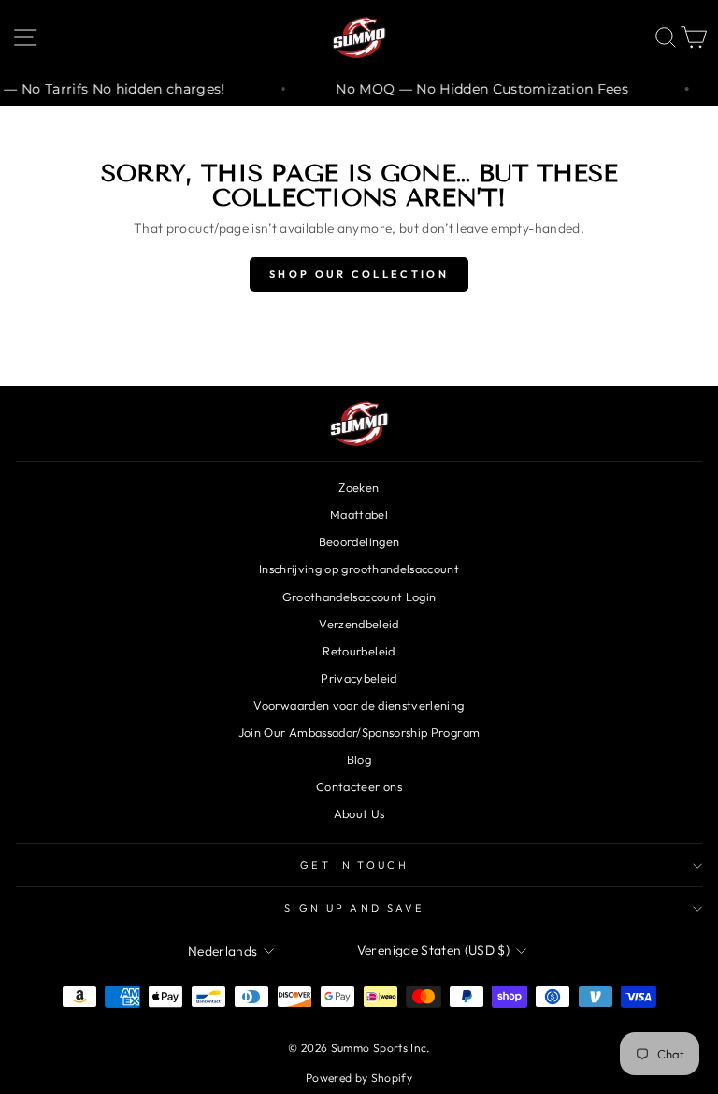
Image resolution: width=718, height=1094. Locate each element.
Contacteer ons (359, 786)
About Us (359, 813)
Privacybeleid (359, 677)
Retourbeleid (359, 650)
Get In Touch (354, 864)
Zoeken (358, 487)
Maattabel (359, 514)
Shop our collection (359, 274)
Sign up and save (354, 907)
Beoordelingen (359, 541)
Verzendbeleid (359, 623)
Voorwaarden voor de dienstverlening (358, 705)
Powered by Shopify (359, 1078)
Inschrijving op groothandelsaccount (359, 568)
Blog (359, 759)
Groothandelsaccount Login (359, 596)
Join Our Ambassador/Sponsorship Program (359, 732)
